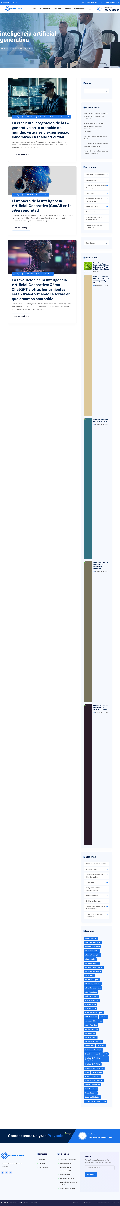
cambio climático (91, 1029)
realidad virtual (91, 1089)
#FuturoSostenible (91, 951)
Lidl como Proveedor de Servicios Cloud (100, 421)
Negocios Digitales (66, 1163)
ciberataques (90, 1033)
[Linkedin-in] (14, 2)
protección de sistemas (93, 1080)
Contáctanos (79, 9)
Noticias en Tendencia (45, 274)
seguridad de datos (92, 1097)
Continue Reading (20, 154)
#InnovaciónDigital (91, 963)
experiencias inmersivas (93, 1054)
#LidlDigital (89, 975)
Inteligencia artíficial (92, 1064)
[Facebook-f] (11, 2)
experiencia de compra (93, 1050)
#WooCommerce (91, 1017)
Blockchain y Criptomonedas (95, 174)
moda (87, 1072)
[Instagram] (6, 1172)
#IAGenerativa (90, 959)
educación (100, 1046)
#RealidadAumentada (93, 988)
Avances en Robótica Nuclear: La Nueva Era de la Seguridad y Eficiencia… (101, 280)
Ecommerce (90, 193)
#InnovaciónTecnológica (93, 967)
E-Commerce (45, 9)
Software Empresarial (67, 1178)
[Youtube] (10, 1172)
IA (106, 1054)
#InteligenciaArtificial (93, 971)
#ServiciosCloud (91, 992)
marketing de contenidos (94, 1068)
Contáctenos (43, 1167)
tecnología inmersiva (92, 1101)
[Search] (107, 242)
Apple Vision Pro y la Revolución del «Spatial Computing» (100, 707)
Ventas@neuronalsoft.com (100, 1137)
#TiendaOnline (90, 1004)
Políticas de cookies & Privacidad (108, 1203)
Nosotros (42, 1160)
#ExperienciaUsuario (92, 947)
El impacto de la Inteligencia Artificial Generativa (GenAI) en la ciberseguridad (42, 206)
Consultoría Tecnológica (68, 1160)
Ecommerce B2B (65, 1171)
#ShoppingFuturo (91, 996)
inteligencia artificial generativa (92, 1059)
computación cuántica (93, 1041)
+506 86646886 (111, 10)
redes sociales (90, 1093)
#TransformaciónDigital (93, 1013)
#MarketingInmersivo (92, 984)
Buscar (87, 83)
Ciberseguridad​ (42, 195)
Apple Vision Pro (91, 1025)
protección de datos (92, 1076)
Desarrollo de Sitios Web (68, 1188)
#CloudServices (90, 938)
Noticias (68, 9)
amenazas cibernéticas (93, 1021)
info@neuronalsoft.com (111, 2)
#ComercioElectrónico (93, 942)
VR (105, 1101)
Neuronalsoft (97, 1072)
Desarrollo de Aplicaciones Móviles (68, 1183)
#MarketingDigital (91, 980)
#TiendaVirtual (90, 1008)
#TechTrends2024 (91, 1000)
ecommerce (89, 1046)
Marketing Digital (92, 206)
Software (57, 9)
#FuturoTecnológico (92, 955)
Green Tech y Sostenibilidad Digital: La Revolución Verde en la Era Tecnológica (96, 116)
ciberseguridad (90, 1037)
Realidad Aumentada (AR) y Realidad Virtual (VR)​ (53, 117)
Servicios (33, 9)
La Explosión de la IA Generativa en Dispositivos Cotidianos (100, 566)
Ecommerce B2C (65, 1175)
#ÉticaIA (103, 1017)
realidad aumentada (92, 1085)
